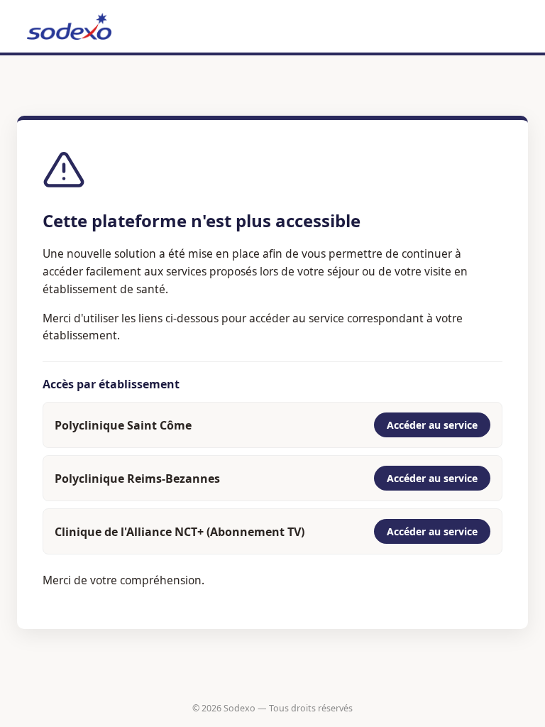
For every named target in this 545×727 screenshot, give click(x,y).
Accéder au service (432, 425)
